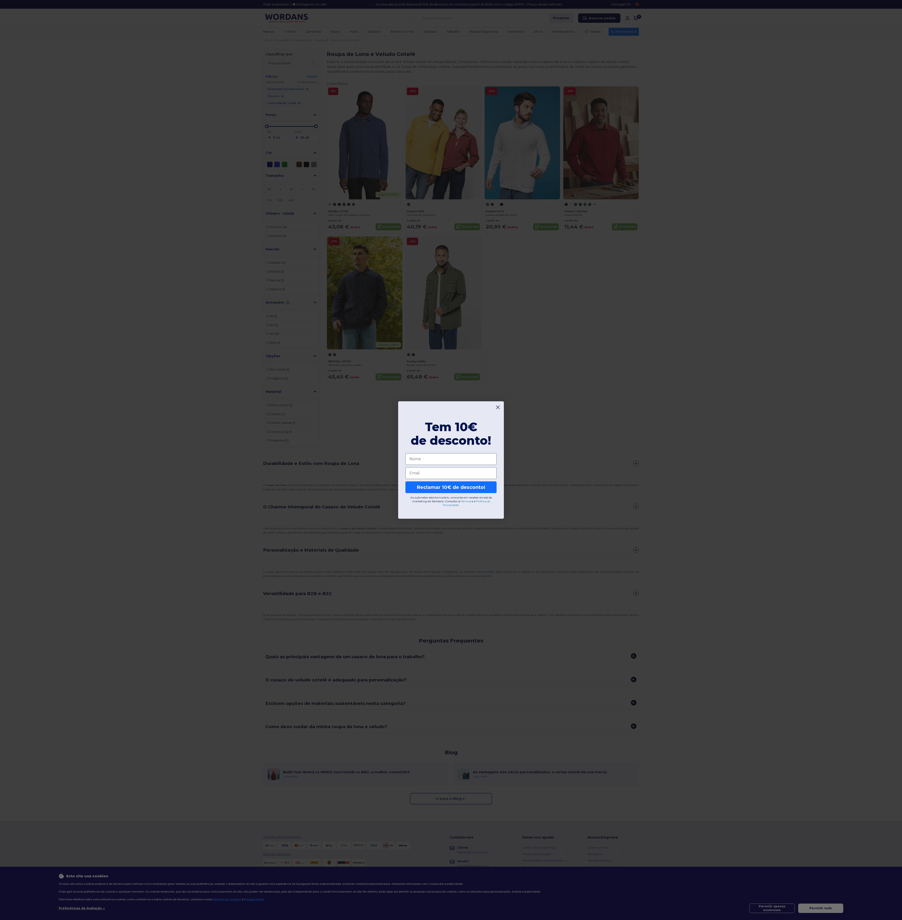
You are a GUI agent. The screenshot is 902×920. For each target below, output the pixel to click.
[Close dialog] (498, 407)
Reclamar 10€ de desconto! (451, 487)
